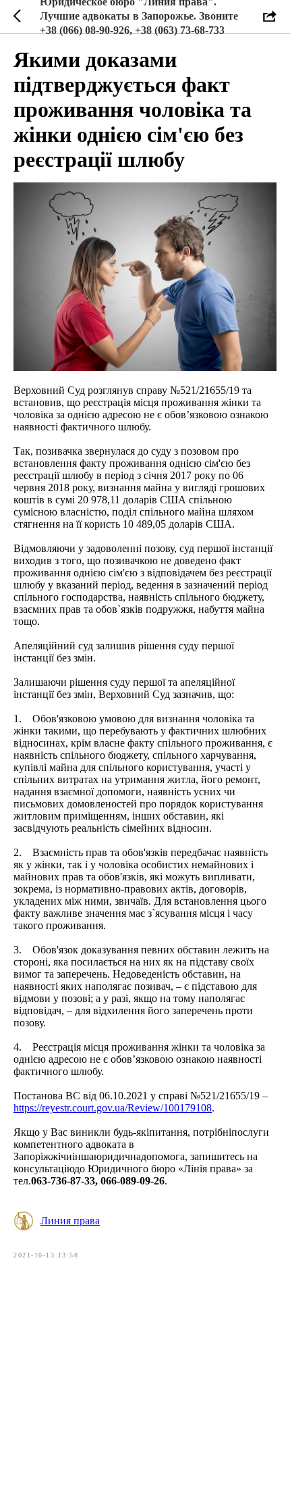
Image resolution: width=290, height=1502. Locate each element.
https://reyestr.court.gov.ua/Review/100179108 (112, 1107)
